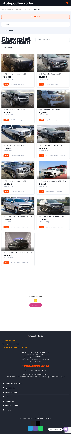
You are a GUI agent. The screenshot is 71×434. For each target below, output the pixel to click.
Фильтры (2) (35, 17)
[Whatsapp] (40, 428)
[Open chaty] (65, 429)
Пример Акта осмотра (10, 344)
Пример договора (9, 340)
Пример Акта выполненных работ (15, 347)
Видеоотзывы (9, 388)
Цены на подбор (10, 392)
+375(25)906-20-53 (35, 365)
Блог (5, 397)
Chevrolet (28, 9)
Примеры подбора (11, 405)
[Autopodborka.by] (18, 3)
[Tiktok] (38, 423)
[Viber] (35, 428)
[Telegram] (30, 428)
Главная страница (7, 9)
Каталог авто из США (12, 383)
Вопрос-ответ (9, 401)
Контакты (7, 410)
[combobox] (53, 39)
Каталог (18, 9)
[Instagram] (33, 423)
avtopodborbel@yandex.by (35, 370)
